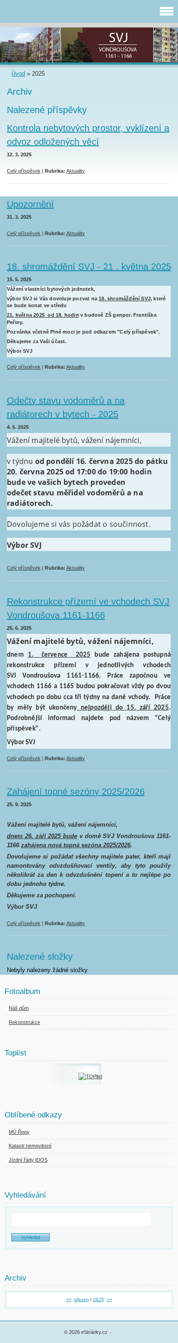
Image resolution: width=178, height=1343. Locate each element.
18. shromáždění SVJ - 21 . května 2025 (89, 267)
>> (109, 1299)
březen (81, 1299)
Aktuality (75, 171)
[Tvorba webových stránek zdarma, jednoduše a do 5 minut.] (111, 1333)
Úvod (18, 73)
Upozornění (30, 204)
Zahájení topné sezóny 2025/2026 (76, 792)
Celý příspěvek (24, 171)
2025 (98, 1299)
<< (69, 1299)
